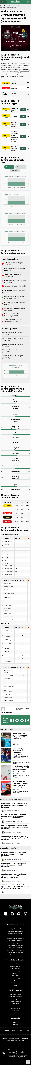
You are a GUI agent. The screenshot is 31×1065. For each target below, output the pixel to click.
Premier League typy (15, 971)
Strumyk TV (15, 1022)
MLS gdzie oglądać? (15, 929)
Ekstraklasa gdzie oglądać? (15, 952)
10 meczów (20, 167)
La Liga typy (15, 973)
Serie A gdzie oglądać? (15, 943)
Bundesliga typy (15, 978)
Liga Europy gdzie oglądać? (15, 933)
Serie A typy (15, 975)
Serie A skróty (15, 1006)
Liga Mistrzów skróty (15, 994)
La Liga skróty (15, 1003)
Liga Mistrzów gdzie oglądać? (15, 931)
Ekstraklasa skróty (15, 1013)
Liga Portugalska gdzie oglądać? (15, 950)
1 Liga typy (15, 985)
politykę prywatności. (22, 1058)
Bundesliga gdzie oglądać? (15, 945)
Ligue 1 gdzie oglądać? (15, 948)
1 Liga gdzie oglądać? (15, 955)
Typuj (23, 109)
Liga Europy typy (15, 968)
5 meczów (9, 167)
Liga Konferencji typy (15, 966)
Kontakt (16, 1032)
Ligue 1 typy (15, 980)
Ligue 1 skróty (15, 1011)
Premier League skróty (16, 1001)
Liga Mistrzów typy (15, 964)
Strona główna (4, 5)
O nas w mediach (17, 1030)
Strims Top (15, 1024)
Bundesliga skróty (15, 1008)
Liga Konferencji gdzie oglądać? (15, 936)
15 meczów (15, 170)
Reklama (23, 1032)
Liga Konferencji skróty (15, 996)
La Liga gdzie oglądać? (15, 940)
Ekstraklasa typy (15, 983)
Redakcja (6, 1030)
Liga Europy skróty (15, 999)
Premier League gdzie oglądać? (15, 938)
